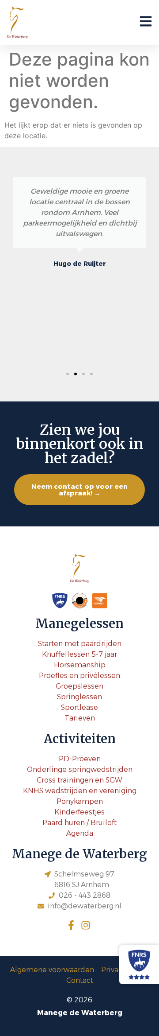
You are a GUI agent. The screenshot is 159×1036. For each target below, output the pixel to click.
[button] (67, 374)
